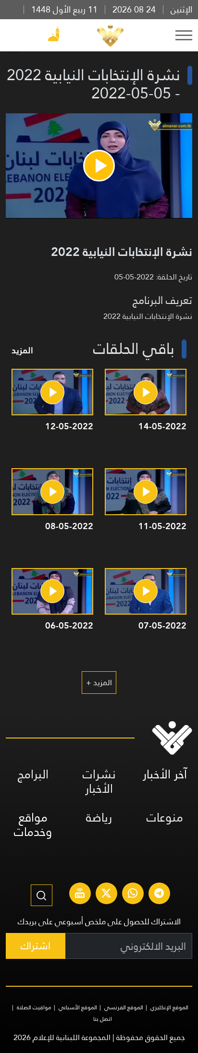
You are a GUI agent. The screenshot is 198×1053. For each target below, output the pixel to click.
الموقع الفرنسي (123, 1007)
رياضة (99, 817)
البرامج (33, 774)
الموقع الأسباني (78, 1007)
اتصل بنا (102, 1019)
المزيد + (99, 683)
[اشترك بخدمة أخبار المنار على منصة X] (106, 894)
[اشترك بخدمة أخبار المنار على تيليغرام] (159, 894)
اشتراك (35, 945)
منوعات (165, 817)
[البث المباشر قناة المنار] (80, 894)
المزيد (22, 350)
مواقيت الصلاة (34, 1007)
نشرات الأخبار (99, 781)
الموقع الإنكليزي (169, 1007)
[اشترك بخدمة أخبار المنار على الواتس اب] (132, 894)
